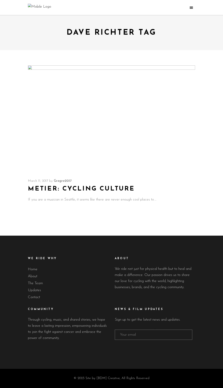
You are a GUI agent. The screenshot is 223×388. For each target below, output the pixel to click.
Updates (34, 290)
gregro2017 (62, 181)
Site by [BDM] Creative (103, 378)
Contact (34, 297)
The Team (35, 283)
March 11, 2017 (38, 181)
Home (32, 269)
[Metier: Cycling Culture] (111, 118)
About (32, 276)
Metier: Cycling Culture (81, 189)
